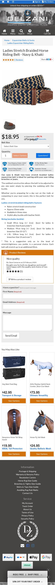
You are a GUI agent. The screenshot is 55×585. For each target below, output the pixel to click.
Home (4, 33)
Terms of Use (27, 512)
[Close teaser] (48, 570)
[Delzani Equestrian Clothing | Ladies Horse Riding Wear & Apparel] (27, 17)
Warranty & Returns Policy (27, 474)
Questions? (43, 155)
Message (7, 312)
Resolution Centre (27, 477)
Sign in (37, 1)
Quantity (6, 151)
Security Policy (27, 518)
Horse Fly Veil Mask (37, 437)
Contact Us (27, 493)
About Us (27, 509)
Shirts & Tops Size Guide (27, 487)
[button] (27, 574)
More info (42, 139)
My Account (27, 503)
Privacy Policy (28, 515)
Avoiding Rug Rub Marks (27, 490)
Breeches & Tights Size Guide (27, 484)
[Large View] (10, 125)
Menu (12, 33)
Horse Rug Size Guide (27, 480)
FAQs (29, 33)
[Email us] (22, 545)
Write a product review (20, 279)
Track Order (27, 506)
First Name (8, 291)
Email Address (9, 302)
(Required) (18, 292)
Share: (43, 59)
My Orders (49, 1)
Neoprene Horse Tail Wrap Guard (12, 438)
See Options (14, 401)
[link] (27, 545)
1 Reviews (18, 60)
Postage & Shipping (27, 471)
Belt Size (6, 142)
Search (21, 33)
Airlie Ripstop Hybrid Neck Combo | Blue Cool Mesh (40, 385)
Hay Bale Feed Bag (9, 384)
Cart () (47, 33)
